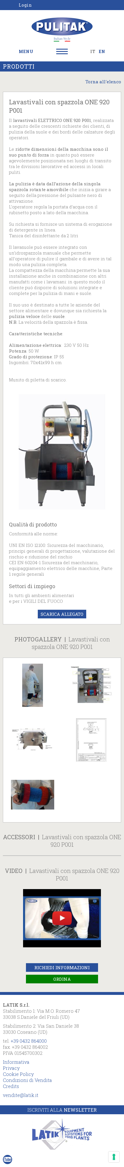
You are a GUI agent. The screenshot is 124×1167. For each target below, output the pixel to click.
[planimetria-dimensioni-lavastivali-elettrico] (91, 740)
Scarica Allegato (62, 614)
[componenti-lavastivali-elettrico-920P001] (91, 685)
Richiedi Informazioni (62, 967)
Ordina (62, 979)
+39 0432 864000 (29, 1041)
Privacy (11, 1068)
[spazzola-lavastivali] (32, 794)
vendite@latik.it (20, 1095)
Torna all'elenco (103, 81)
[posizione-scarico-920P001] (32, 740)
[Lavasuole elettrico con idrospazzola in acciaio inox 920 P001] (62, 451)
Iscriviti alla (62, 1110)
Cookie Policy (18, 1074)
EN (102, 51)
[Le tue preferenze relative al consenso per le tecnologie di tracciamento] (113, 1156)
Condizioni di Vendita (27, 1080)
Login (25, 5)
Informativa (16, 1062)
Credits (11, 1086)
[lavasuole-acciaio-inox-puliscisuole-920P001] (32, 685)
